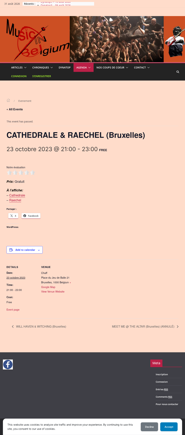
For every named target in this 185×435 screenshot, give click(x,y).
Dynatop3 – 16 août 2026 (56, 3)
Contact (140, 67)
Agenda (81, 67)
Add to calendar (25, 250)
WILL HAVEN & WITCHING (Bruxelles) (40, 326)
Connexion (19, 76)
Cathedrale (17, 195)
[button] (25, 67)
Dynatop (65, 67)
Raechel (15, 200)
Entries (162, 389)
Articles (17, 67)
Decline (149, 426)
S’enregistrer (41, 76)
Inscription (162, 374)
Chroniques (40, 67)
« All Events (15, 109)
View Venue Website (52, 291)
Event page (13, 309)
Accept (169, 426)
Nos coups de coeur (110, 67)
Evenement (24, 101)
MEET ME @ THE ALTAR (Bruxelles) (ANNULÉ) (143, 326)
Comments (164, 396)
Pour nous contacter (167, 404)
